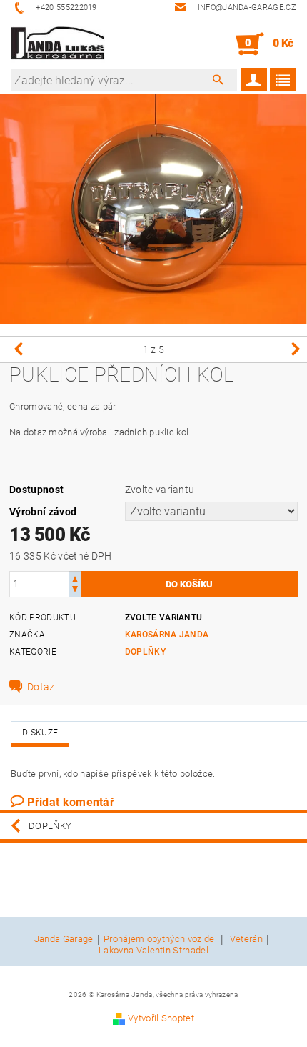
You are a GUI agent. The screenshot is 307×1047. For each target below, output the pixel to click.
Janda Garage (64, 939)
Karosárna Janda (167, 635)
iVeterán (245, 939)
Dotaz (41, 687)
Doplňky (145, 652)
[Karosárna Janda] (58, 44)
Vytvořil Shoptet (161, 1018)
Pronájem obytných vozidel (160, 939)
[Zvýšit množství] (75, 578)
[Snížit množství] (75, 590)
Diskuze (40, 733)
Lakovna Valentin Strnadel (153, 950)
